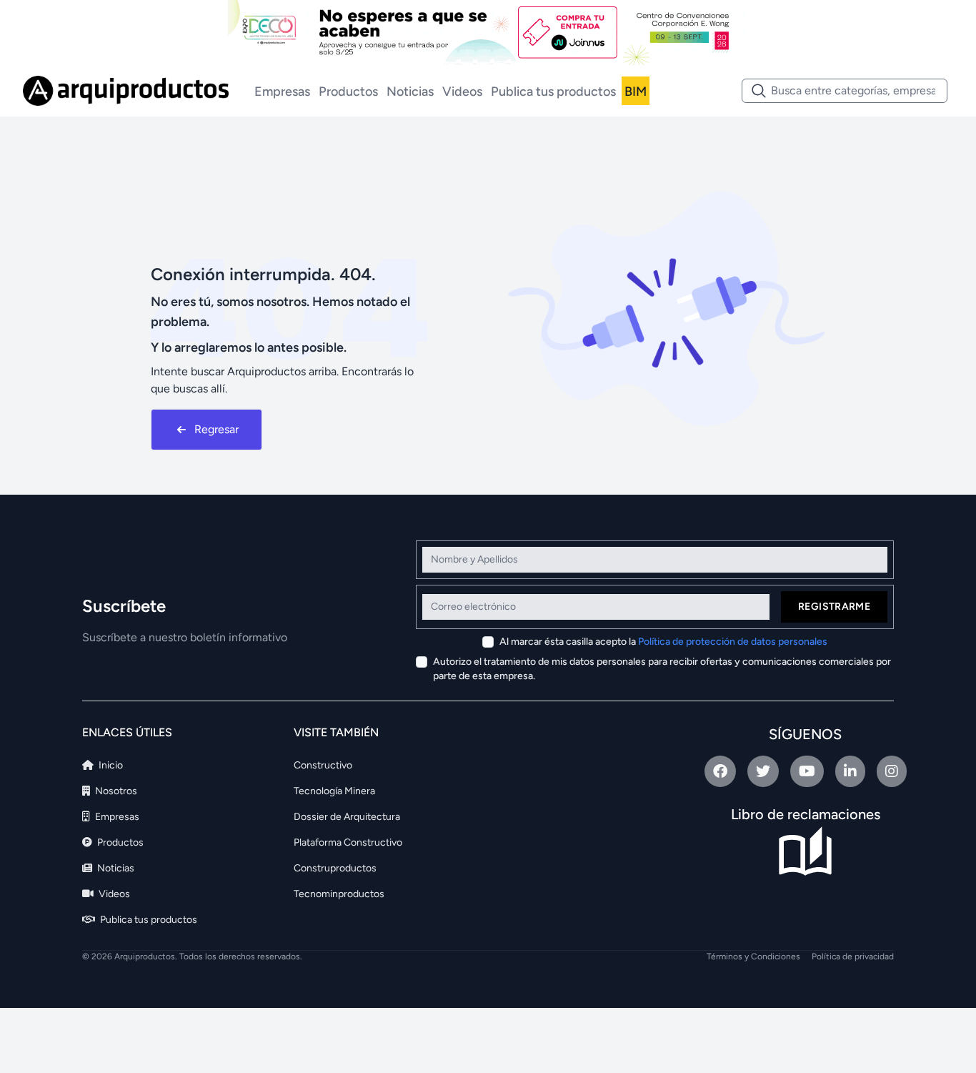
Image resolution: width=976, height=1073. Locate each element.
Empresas (282, 91)
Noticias (410, 91)
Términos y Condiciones (753, 956)
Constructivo (323, 765)
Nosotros (115, 791)
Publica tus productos (553, 91)
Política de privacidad (853, 956)
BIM (635, 91)
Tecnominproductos (339, 894)
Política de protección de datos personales (732, 642)
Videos (462, 91)
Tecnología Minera (334, 791)
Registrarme (834, 606)
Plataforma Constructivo (348, 842)
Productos (348, 91)
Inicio (109, 765)
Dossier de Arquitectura (347, 817)
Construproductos (335, 868)
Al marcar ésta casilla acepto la (663, 642)
